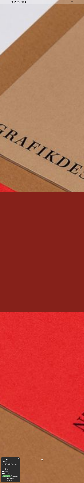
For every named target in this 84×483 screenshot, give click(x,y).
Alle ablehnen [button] (15, 476)
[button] (71, 2)
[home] (18, 2)
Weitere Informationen (6, 469)
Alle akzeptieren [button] (6, 476)
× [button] (18, 458)
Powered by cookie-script (10, 480)
